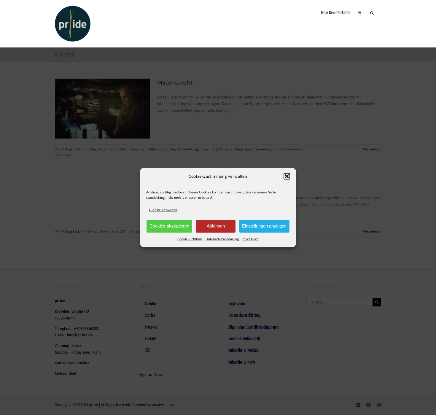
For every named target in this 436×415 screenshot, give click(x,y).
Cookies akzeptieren (169, 225)
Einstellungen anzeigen (264, 225)
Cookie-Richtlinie (190, 239)
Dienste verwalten (163, 210)
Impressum (250, 239)
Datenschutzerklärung (222, 239)
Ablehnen (216, 225)
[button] (287, 176)
